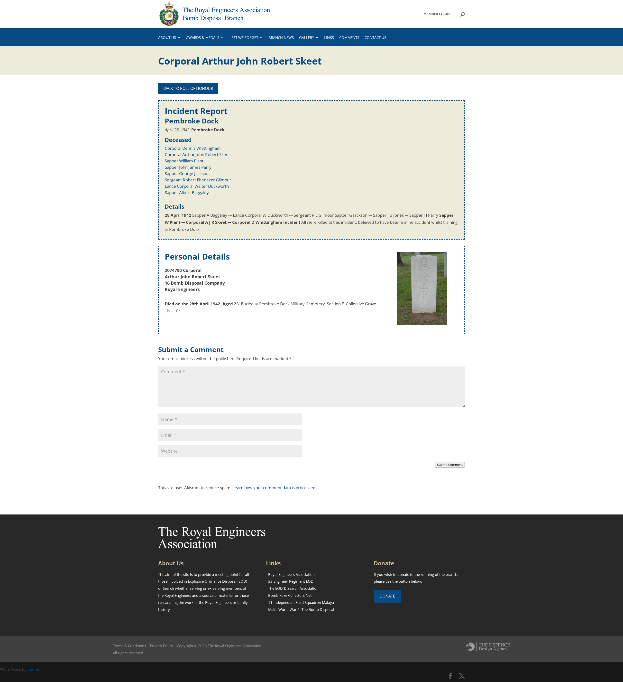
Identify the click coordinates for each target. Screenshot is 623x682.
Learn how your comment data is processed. (274, 487)
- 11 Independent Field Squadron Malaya (300, 602)
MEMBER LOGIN (436, 14)
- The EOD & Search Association (292, 588)
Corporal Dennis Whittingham (193, 148)
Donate (387, 596)
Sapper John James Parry (188, 167)
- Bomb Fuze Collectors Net (289, 595)
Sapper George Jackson (187, 173)
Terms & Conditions (129, 645)
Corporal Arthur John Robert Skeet (197, 154)
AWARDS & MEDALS (202, 38)
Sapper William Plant (184, 161)
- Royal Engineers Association (290, 574)
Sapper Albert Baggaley (187, 192)
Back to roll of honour (188, 88)
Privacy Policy (161, 645)
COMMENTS (349, 38)
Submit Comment (450, 464)
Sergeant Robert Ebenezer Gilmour (198, 180)
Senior (33, 669)
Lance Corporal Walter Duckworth (197, 186)
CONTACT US (375, 38)
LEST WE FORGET (243, 38)
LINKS (329, 38)
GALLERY (306, 38)
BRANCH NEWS (281, 38)
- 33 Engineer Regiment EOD (289, 581)
